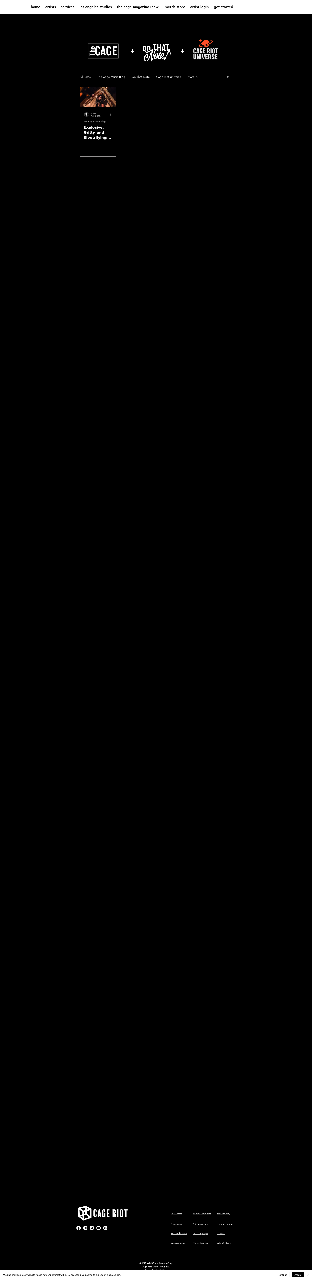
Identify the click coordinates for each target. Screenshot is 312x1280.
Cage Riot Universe (168, 77)
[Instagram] (85, 1228)
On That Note (141, 77)
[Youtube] (98, 1228)
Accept (297, 1274)
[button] (50, 7)
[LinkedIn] (105, 1228)
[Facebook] (78, 1228)
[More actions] (112, 114)
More (191, 77)
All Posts (85, 77)
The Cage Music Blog (111, 77)
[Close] (308, 1274)
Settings (283, 1274)
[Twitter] (92, 1228)
